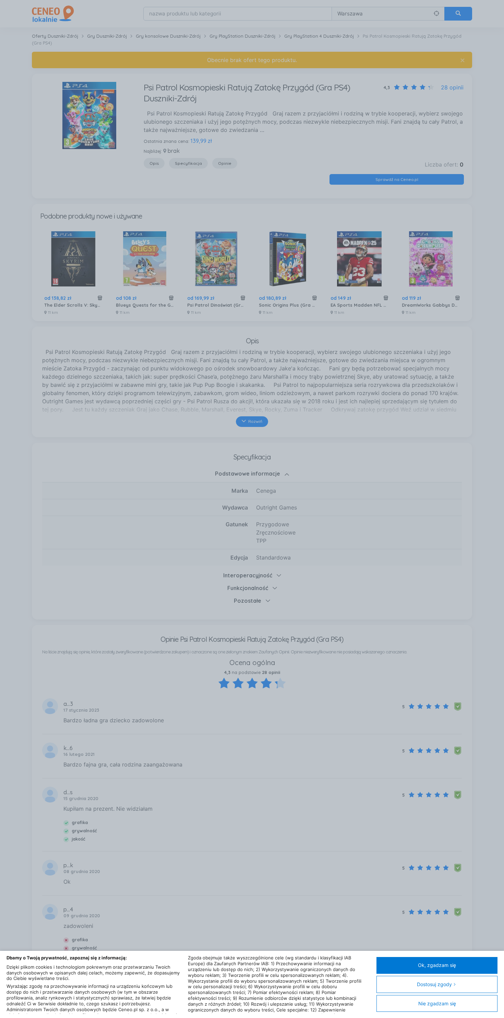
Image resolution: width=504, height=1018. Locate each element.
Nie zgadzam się (437, 1003)
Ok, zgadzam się (437, 965)
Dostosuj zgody (434, 984)
